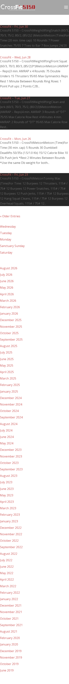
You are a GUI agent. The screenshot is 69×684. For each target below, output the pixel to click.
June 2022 (7, 567)
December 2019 (11, 651)
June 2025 (7, 359)
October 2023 (9, 463)
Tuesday (6, 233)
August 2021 (8, 631)
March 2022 (8, 586)
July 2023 (6, 482)
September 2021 (11, 625)
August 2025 (8, 346)
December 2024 (11, 398)
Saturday (6, 252)
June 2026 (7, 281)
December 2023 (11, 450)
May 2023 (6, 495)
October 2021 (9, 619)
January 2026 (9, 313)
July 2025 (6, 352)
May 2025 (6, 365)
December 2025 (11, 320)
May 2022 (6, 573)
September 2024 (11, 417)
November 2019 (11, 657)
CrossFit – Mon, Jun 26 (15, 139)
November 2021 (11, 612)
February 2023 (10, 515)
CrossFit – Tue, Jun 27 (15, 98)
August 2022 (8, 554)
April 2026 (7, 294)
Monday (5, 239)
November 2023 (11, 456)
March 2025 (8, 378)
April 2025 (7, 372)
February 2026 (10, 307)
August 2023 (8, 476)
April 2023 (7, 502)
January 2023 (9, 521)
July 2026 (6, 275)
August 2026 (8, 268)
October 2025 (9, 333)
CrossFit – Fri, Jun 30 (14, 27)
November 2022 (11, 534)
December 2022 (11, 528)
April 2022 (7, 579)
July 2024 (6, 430)
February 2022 (10, 593)
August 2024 (8, 424)
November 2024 (11, 404)
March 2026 (8, 301)
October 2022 (9, 541)
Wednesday (8, 226)
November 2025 (11, 327)
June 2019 (7, 670)
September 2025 (11, 339)
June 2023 (7, 489)
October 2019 (9, 664)
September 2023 (11, 469)
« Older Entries (10, 216)
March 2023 (8, 508)
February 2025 (10, 385)
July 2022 (6, 560)
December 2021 (11, 605)
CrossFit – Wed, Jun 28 (15, 57)
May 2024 (6, 443)
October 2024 (9, 411)
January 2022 (9, 599)
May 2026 (6, 288)
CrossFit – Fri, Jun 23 (14, 175)
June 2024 (7, 437)
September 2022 (11, 547)
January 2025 (9, 391)
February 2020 (10, 638)
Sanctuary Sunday (12, 246)
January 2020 (9, 644)
